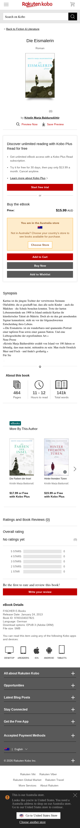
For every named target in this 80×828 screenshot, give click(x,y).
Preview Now (29, 124)
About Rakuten (49, 785)
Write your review (40, 591)
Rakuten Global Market (27, 779)
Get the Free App (16, 721)
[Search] (72, 16)
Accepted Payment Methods (24, 735)
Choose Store (40, 244)
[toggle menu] (6, 4)
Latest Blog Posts (17, 697)
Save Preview (55, 124)
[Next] (74, 469)
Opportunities (14, 685)
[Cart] (72, 4)
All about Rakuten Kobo (21, 673)
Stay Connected (16, 709)
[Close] (75, 795)
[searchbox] (40, 16)
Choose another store (32, 822)
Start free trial (40, 187)
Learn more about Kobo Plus (27, 178)
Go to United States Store (41, 815)
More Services (27, 785)
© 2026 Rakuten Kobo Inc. (20, 760)
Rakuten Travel (54, 779)
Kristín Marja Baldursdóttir (41, 117)
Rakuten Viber (48, 774)
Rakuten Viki (28, 774)
